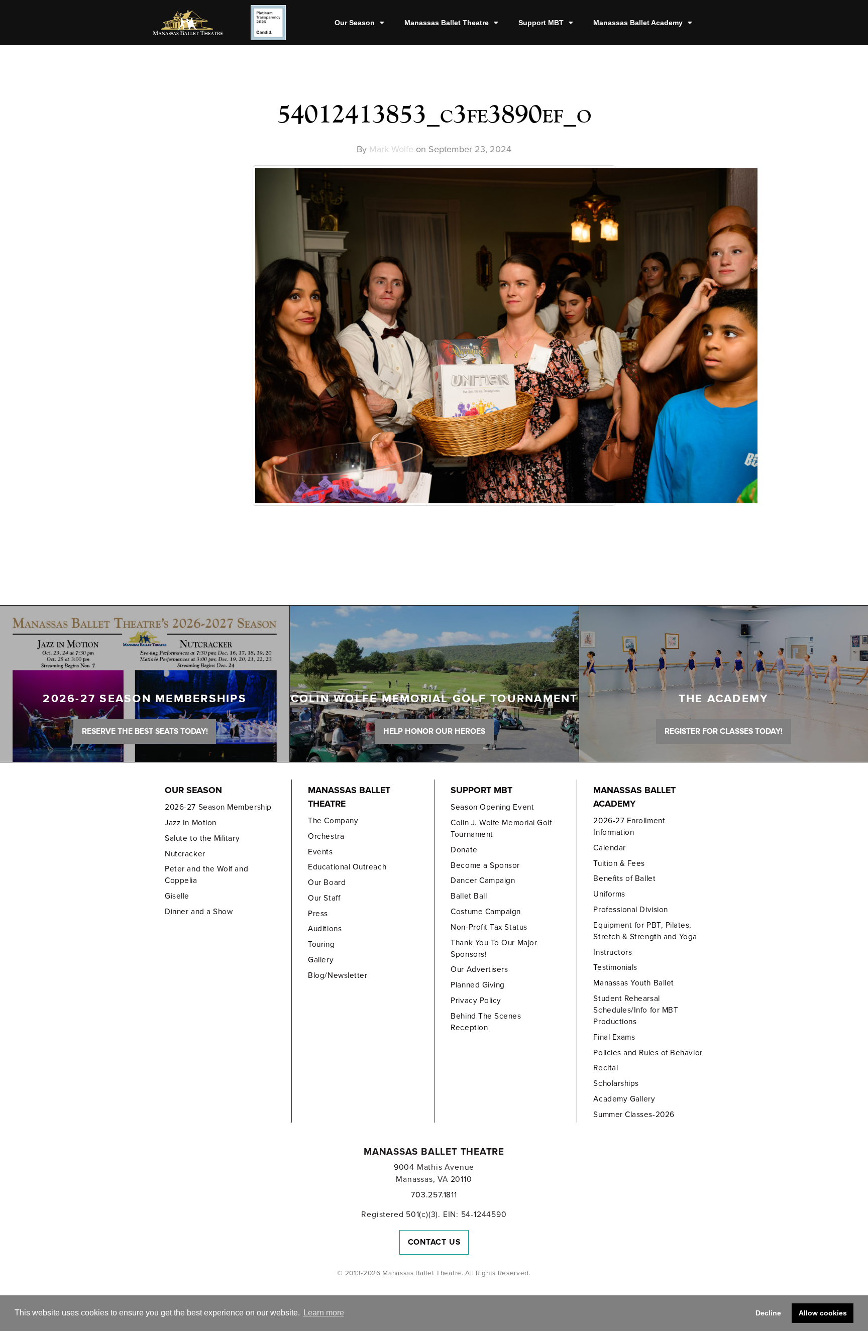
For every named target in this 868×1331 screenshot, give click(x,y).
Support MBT (541, 23)
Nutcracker (185, 853)
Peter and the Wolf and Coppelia (206, 874)
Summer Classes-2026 (633, 1114)
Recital (605, 1067)
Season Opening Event (492, 807)
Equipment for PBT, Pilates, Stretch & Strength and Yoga (645, 931)
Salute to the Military (202, 838)
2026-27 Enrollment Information (629, 826)
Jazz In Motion (190, 822)
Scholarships (615, 1083)
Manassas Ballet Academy (638, 23)
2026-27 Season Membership (218, 807)
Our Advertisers (479, 969)
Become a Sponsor (485, 865)
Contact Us (434, 1242)
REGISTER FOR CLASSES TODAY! (724, 731)
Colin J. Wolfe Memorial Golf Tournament (501, 828)
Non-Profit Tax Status (489, 927)
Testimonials (615, 967)
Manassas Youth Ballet (633, 982)
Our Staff (324, 898)
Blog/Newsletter (337, 975)
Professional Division (630, 909)
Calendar (609, 847)
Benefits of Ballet (624, 878)
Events (320, 851)
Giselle (177, 896)
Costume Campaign (486, 911)
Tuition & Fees (619, 863)
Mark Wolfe (391, 149)
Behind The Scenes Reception (486, 1022)
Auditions (325, 928)
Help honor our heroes (434, 731)
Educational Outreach (347, 866)
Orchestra (326, 836)
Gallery (321, 959)
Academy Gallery (624, 1098)
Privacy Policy (476, 1000)
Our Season (355, 23)
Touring (321, 944)
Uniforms (609, 894)
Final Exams (614, 1037)
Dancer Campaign (483, 880)
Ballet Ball (469, 896)
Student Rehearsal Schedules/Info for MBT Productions (635, 1010)
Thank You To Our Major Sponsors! (494, 948)
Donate (464, 849)
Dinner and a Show (199, 911)
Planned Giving (478, 984)
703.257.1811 (434, 1194)
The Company (333, 820)
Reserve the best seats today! (145, 731)
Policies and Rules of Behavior (647, 1052)
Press (318, 913)
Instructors (612, 952)
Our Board (327, 882)
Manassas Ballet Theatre (446, 23)
